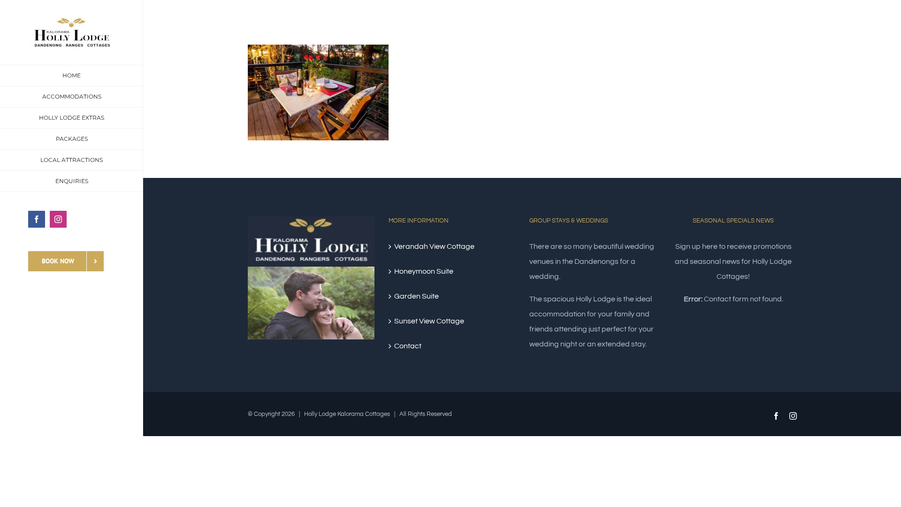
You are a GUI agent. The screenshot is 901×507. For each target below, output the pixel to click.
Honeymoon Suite (423, 271)
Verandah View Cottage (434, 246)
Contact (407, 346)
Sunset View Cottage (429, 321)
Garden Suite (416, 296)
